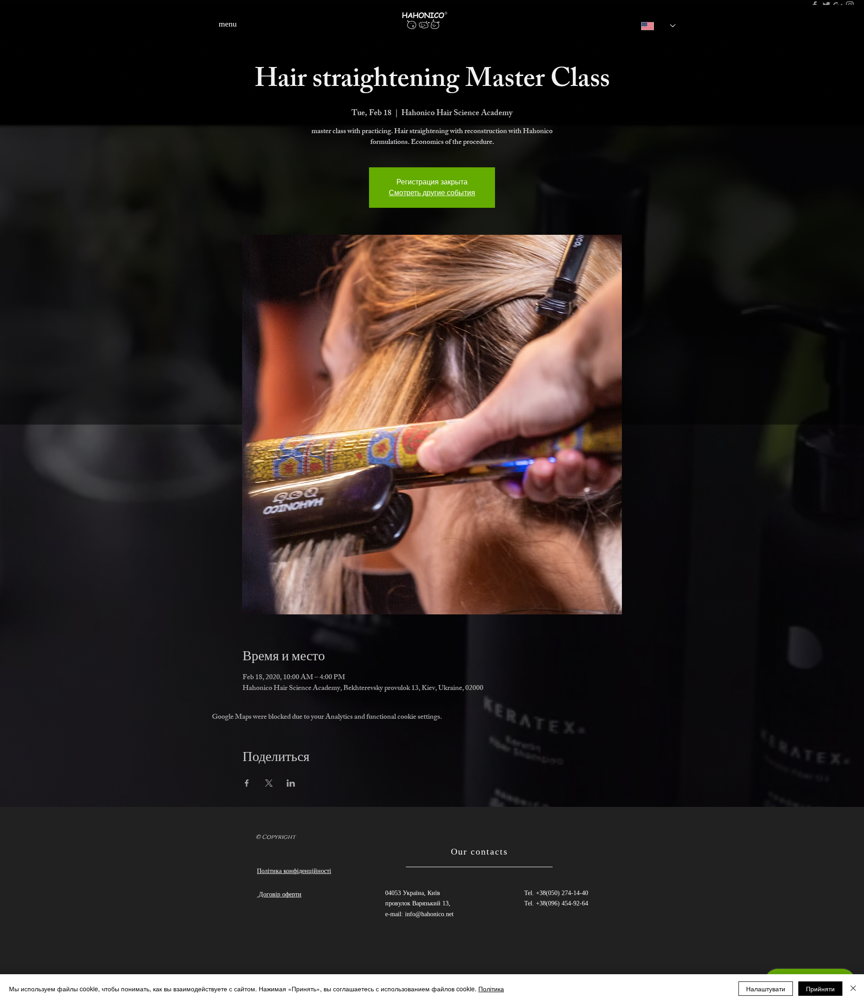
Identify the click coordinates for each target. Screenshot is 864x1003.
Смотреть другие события (432, 192)
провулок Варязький (413, 903)
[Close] (853, 988)
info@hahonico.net (429, 914)
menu (228, 23)
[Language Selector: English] (652, 25)
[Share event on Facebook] (247, 783)
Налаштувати (765, 988)
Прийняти (820, 988)
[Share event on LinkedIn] (291, 783)
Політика (491, 988)
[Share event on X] (269, 783)
